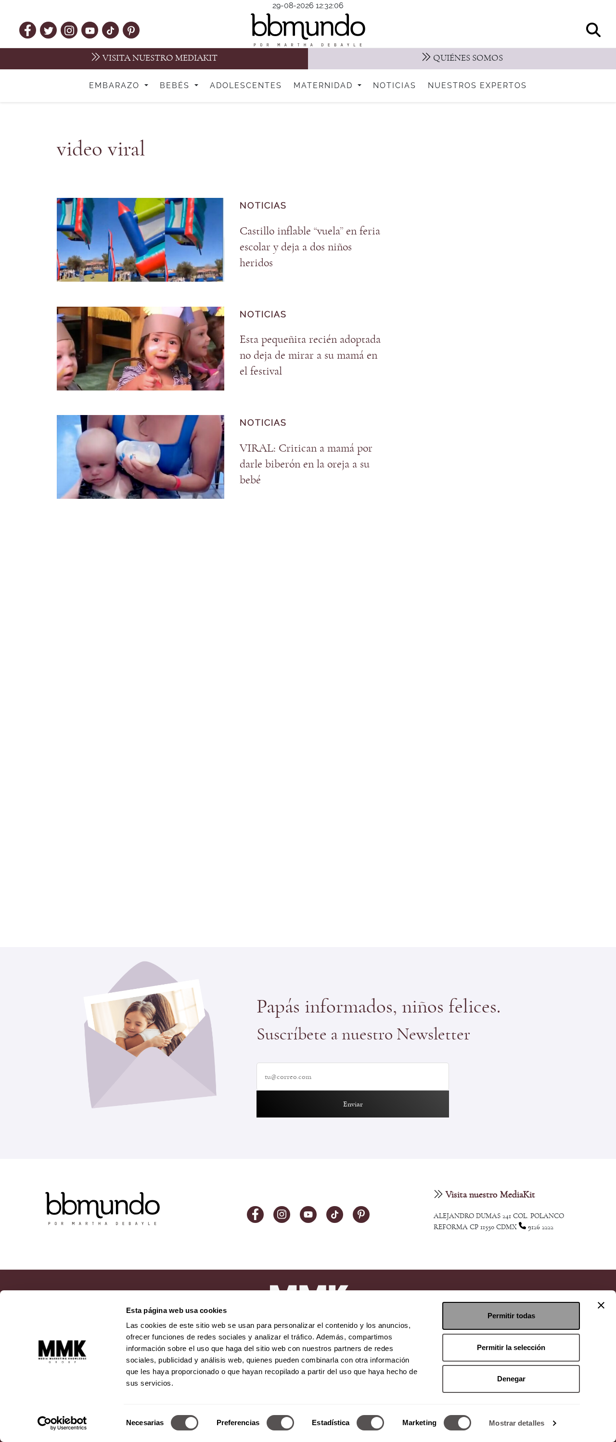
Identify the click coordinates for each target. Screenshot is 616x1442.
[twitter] (48, 30)
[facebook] (27, 30)
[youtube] (90, 30)
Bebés (176, 86)
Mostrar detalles (516, 1423)
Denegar (511, 1379)
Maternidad (325, 86)
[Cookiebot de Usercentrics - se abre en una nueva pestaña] (62, 1423)
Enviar (353, 1104)
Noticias (394, 86)
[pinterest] (131, 30)
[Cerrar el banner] (601, 1305)
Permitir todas (511, 1316)
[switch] (280, 1422)
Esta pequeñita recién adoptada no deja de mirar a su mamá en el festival (310, 355)
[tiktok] (110, 30)
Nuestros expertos (477, 86)
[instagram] (69, 30)
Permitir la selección (511, 1347)
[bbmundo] (307, 30)
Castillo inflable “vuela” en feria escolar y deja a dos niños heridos (310, 247)
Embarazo (115, 86)
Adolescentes (246, 86)
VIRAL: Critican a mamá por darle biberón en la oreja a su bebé (306, 464)
